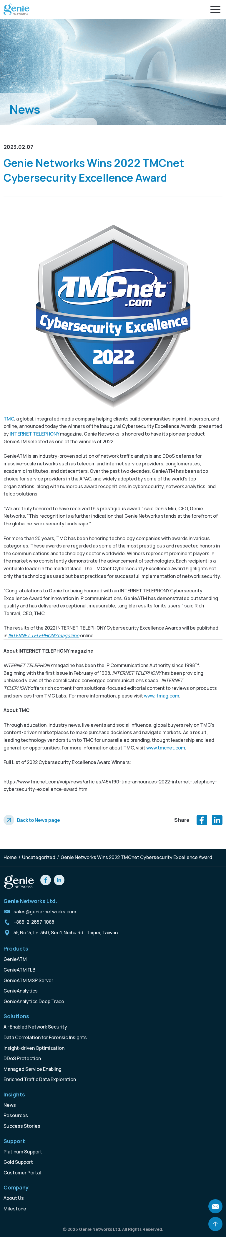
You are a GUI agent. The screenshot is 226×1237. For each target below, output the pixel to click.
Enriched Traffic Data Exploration (40, 1079)
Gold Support (18, 1162)
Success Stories (22, 1126)
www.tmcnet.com (165, 747)
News (10, 1105)
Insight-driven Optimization (34, 1048)
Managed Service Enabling (33, 1069)
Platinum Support (23, 1151)
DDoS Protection (22, 1058)
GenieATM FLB (19, 970)
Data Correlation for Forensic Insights (45, 1037)
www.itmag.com (161, 695)
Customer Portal (22, 1172)
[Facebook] (202, 820)
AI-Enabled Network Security (35, 1027)
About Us (14, 1198)
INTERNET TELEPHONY (34, 434)
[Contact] (215, 1206)
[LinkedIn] (217, 820)
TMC (9, 418)
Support (14, 1141)
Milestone (15, 1208)
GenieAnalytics (21, 990)
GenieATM (15, 959)
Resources (16, 1115)
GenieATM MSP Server (28, 980)
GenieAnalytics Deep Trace (34, 1001)
